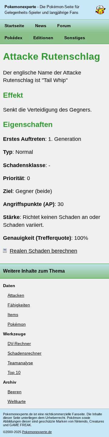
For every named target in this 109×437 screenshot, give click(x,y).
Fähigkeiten (19, 304)
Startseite (14, 25)
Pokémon (17, 324)
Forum (64, 25)
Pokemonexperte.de (37, 432)
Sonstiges (74, 37)
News (40, 25)
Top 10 (14, 372)
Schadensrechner (24, 353)
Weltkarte (17, 401)
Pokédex (13, 37)
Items (13, 314)
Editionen (43, 37)
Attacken (16, 295)
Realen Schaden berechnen (43, 251)
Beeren (14, 391)
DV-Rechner (19, 343)
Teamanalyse (20, 362)
